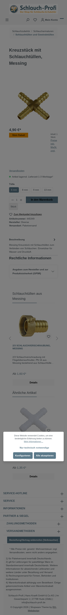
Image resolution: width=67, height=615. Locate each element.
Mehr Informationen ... (33, 441)
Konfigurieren (22, 455)
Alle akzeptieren (45, 455)
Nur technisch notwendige (34, 447)
